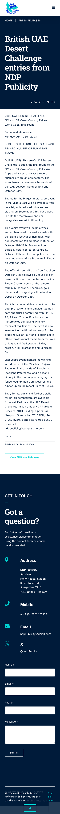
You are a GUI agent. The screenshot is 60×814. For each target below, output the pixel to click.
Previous (39, 102)
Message (11, 721)
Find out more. (51, 796)
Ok (30, 808)
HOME (9, 20)
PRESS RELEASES (30, 20)
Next (50, 102)
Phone (8, 702)
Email (9, 683)
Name (9, 664)
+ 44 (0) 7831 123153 (33, 614)
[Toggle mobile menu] (53, 7)
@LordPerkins (29, 651)
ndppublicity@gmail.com (35, 634)
